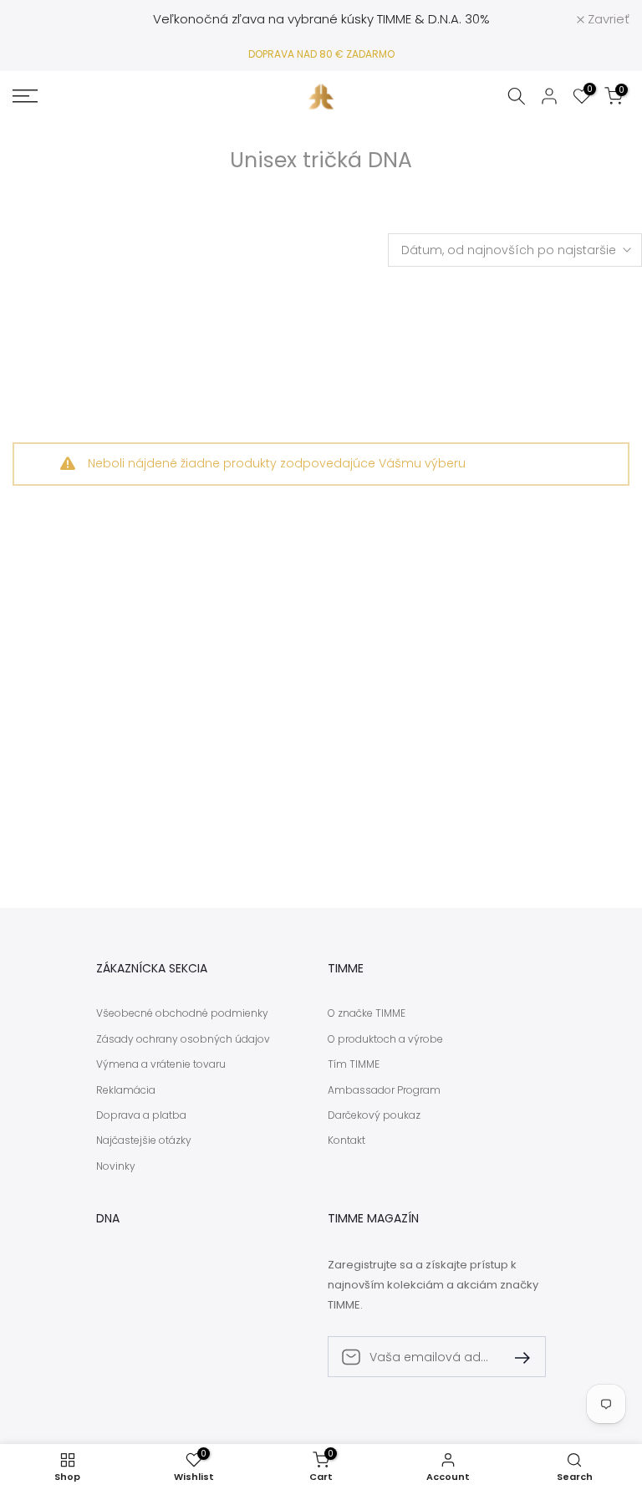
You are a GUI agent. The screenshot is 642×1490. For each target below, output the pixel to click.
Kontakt (346, 1140)
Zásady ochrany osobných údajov (183, 1039)
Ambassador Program (384, 1090)
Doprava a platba (141, 1115)
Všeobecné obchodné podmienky (182, 1013)
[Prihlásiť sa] (515, 1356)
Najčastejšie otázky (143, 1140)
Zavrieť (42, 19)
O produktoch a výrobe (385, 1039)
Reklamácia (125, 1090)
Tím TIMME (354, 1064)
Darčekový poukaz (374, 1115)
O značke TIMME (366, 1013)
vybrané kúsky (331, 19)
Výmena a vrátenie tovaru (161, 1064)
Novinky (115, 1166)
